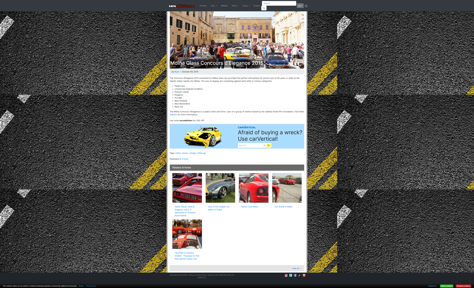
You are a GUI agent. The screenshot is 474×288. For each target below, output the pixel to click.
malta (177, 153)
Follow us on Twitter (290, 275)
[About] (306, 5)
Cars (213, 5)
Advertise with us (226, 275)
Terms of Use (213, 275)
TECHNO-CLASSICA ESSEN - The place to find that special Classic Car (187, 256)
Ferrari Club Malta (249, 206)
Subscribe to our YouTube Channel (304, 275)
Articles (203, 5)
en (299, 5)
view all (296, 268)
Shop (234, 5)
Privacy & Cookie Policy (197, 275)
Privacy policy (91, 286)
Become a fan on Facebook (295, 275)
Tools (245, 5)
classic (185, 153)
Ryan (177, 71)
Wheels (224, 5)
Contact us (202, 277)
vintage (192, 153)
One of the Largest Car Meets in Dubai (219, 208)
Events (257, 5)
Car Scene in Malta (283, 206)
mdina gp (201, 153)
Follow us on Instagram (286, 275)
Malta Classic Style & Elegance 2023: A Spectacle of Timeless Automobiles (185, 211)
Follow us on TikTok (299, 275)
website (173, 114)
